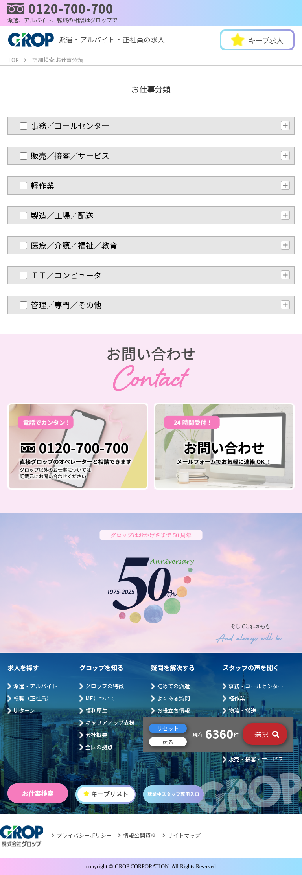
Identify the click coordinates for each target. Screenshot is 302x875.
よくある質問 (173, 698)
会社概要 (96, 735)
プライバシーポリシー (84, 835)
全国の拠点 (99, 747)
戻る (167, 742)
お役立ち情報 (173, 710)
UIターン (24, 710)
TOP (13, 60)
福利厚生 (96, 710)
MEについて (100, 698)
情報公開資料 (139, 835)
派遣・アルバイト (35, 686)
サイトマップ (184, 835)
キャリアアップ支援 (110, 722)
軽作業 (236, 698)
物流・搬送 (242, 710)
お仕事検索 (37, 793)
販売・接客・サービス (256, 759)
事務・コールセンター (256, 686)
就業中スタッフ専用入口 (173, 794)
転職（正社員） (32, 698)
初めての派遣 (173, 686)
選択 (262, 734)
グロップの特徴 (104, 686)
